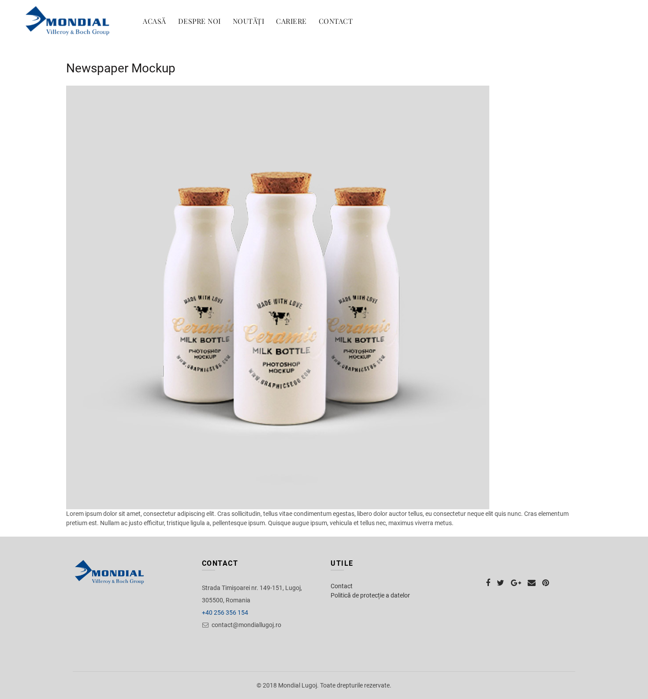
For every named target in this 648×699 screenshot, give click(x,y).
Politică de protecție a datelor (370, 595)
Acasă (154, 21)
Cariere (291, 21)
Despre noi (199, 21)
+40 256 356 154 (225, 612)
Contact (336, 21)
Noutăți (248, 21)
